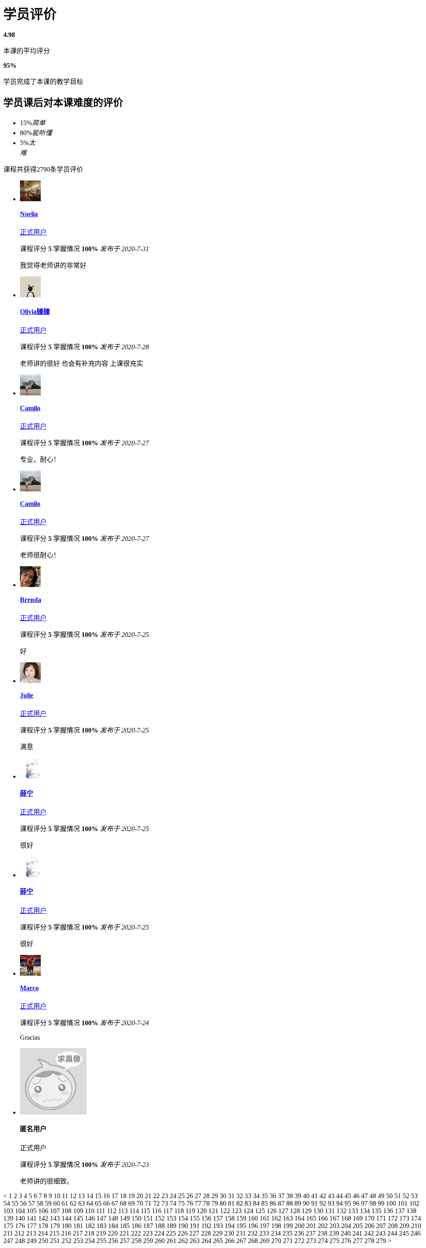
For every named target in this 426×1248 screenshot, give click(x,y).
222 (137, 1233)
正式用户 (33, 232)
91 (315, 1203)
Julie (26, 695)
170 (370, 1218)
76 (190, 1203)
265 (219, 1240)
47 (365, 1195)
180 (67, 1225)
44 (340, 1195)
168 (347, 1218)
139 (9, 1218)
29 (215, 1195)
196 (254, 1225)
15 (99, 1195)
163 (289, 1218)
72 (157, 1203)
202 (323, 1225)
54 (7, 1203)
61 (66, 1203)
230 (230, 1233)
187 (149, 1225)
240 (346, 1233)
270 (277, 1240)
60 (57, 1203)
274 (323, 1240)
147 (102, 1218)
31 (232, 1195)
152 (160, 1218)
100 (392, 1203)
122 (226, 1210)
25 (182, 1195)
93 (332, 1203)
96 (357, 1203)
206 (370, 1225)
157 (219, 1218)
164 (300, 1218)
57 (32, 1203)
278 (370, 1240)
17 (115, 1195)
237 (311, 1233)
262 (184, 1240)
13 (82, 1195)
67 (115, 1203)
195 (242, 1225)
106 (44, 1210)
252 (67, 1240)
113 (123, 1210)
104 (21, 1210)
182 (91, 1225)
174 (416, 1218)
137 (400, 1210)
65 (99, 1203)
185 (125, 1225)
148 (114, 1218)
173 (405, 1218)
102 (414, 1203)
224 (160, 1233)
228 (207, 1233)
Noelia (29, 213)
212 (20, 1233)
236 (300, 1233)
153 (172, 1218)
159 (242, 1218)
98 (373, 1203)
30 (224, 1195)
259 (149, 1240)
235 (288, 1233)
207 (382, 1225)
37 (282, 1195)
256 (114, 1240)
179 (56, 1225)
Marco (29, 987)
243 (381, 1233)
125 (261, 1210)
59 (49, 1203)
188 (160, 1225)
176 (21, 1225)
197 (265, 1225)
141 (32, 1218)
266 (230, 1240)
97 (365, 1203)
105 (32, 1210)
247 (9, 1240)
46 (357, 1195)
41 (315, 1195)
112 (112, 1210)
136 (389, 1210)
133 (354, 1210)
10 (58, 1195)
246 (416, 1233)
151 (149, 1218)
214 (44, 1233)
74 (174, 1203)
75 (182, 1203)
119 (191, 1210)
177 (32, 1225)
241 (358, 1233)
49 (382, 1195)
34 (257, 1195)
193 (219, 1225)
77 (199, 1203)
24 (174, 1195)
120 (202, 1210)
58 (41, 1203)
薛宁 (26, 793)
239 (335, 1233)
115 (146, 1210)
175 (9, 1225)
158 (230, 1218)
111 (101, 1210)
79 (215, 1203)
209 (405, 1225)
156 (207, 1218)
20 (140, 1195)
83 (249, 1203)
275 (335, 1240)
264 (207, 1240)
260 (160, 1240)
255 (102, 1240)
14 (91, 1195)
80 (224, 1203)
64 (91, 1203)
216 (67, 1233)
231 (242, 1233)
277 (358, 1240)
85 (265, 1203)
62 (74, 1203)
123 (237, 1210)
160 (254, 1218)
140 (21, 1218)
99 (382, 1203)
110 (90, 1210)
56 (24, 1203)
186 (137, 1225)
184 (114, 1225)
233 (265, 1233)
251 (56, 1240)
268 (254, 1240)
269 (265, 1240)
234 (276, 1233)
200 (300, 1225)
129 (307, 1210)
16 (107, 1195)
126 (272, 1210)
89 (299, 1203)
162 (277, 1218)
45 (348, 1195)
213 (32, 1233)
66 (107, 1203)
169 (358, 1218)
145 (79, 1218)
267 (242, 1240)
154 (184, 1218)
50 (390, 1195)
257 (125, 1240)
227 (195, 1233)
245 (405, 1233)
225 (172, 1233)
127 (284, 1210)
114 (135, 1210)
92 (324, 1203)
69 (132, 1203)
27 (199, 1195)
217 (78, 1233)
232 (253, 1233)
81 (232, 1203)
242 (370, 1233)
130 (319, 1210)
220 (113, 1233)
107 (56, 1210)
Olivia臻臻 (35, 311)
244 (393, 1233)
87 (282, 1203)
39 (299, 1195)
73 (165, 1203)
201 (312, 1225)
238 (323, 1233)
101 (403, 1203)
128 (296, 1210)
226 (183, 1233)
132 (342, 1210)
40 (307, 1195)
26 (190, 1195)
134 (366, 1210)
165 (312, 1218)
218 (90, 1233)
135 (377, 1210)
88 (290, 1203)
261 (172, 1240)
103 (9, 1210)
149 (125, 1218)
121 (214, 1210)
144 (67, 1218)
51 (398, 1195)
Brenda (30, 599)
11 (66, 1195)
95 (348, 1203)
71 (149, 1203)
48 (373, 1195)
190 (184, 1225)
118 (180, 1210)
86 (274, 1203)
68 (124, 1203)
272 (300, 1240)
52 (407, 1195)
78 (207, 1203)
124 (249, 1210)
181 (79, 1225)
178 (44, 1225)
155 (195, 1218)
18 (124, 1195)
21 (149, 1195)
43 (332, 1195)
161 (265, 1218)
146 (91, 1218)
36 (274, 1195)
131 (331, 1210)
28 (207, 1195)
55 (16, 1203)
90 (307, 1203)
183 (102, 1225)
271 (289, 1240)
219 (102, 1233)
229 (218, 1233)
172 (393, 1218)
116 (157, 1210)
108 (67, 1210)
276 (347, 1240)
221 (125, 1233)
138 (411, 1210)
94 (340, 1203)
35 (265, 1195)
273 (312, 1240)
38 (290, 1195)
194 (230, 1225)
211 (9, 1233)
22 (157, 1195)
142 (44, 1218)
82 (240, 1203)
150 (137, 1218)
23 (165, 1195)
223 (148, 1233)
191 (195, 1225)
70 (140, 1203)
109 (79, 1210)
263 (195, 1240)
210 (416, 1225)
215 (55, 1233)
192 (207, 1225)
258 (137, 1240)
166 (323, 1218)
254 (91, 1240)
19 (132, 1195)
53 (414, 1195)
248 (21, 1240)
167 (335, 1218)
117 (168, 1210)
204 (347, 1225)
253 (79, 1240)
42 (324, 1195)
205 (358, 1225)
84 (257, 1203)
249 (32, 1240)
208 (393, 1225)
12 (74, 1195)
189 (172, 1225)
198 (277, 1225)
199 (289, 1225)
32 (240, 1195)
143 (56, 1218)
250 (44, 1240)
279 (382, 1240)
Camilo (30, 408)
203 (335, 1225)
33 (249, 1195)
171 (382, 1218)
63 (82, 1203)
